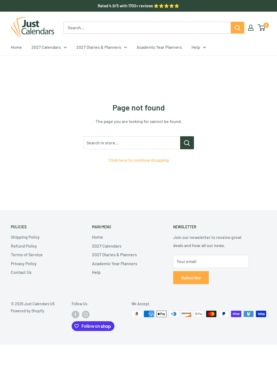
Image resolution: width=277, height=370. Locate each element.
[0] (261, 27)
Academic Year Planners (159, 47)
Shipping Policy (25, 236)
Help (196, 47)
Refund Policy (24, 245)
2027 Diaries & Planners (98, 47)
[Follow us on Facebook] (75, 314)
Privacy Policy (24, 263)
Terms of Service (27, 254)
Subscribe (191, 277)
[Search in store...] (187, 142)
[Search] (237, 28)
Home (16, 47)
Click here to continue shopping (138, 160)
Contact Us (21, 272)
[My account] (250, 28)
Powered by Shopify (27, 311)
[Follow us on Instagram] (86, 314)
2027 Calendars (46, 47)
